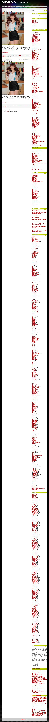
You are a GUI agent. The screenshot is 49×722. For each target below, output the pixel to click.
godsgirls (34, 656)
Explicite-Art (34, 65)
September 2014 (35, 548)
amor (33, 249)
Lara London (34, 381)
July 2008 (34, 618)
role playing (34, 428)
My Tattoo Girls (35, 103)
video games (34, 478)
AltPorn (11, 54)
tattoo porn (45, 664)
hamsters (34, 349)
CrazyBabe (34, 23)
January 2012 (34, 578)
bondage (34, 275)
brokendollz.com (35, 281)
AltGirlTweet (34, 33)
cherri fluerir (34, 289)
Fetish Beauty (37, 695)
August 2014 (34, 549)
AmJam (33, 247)
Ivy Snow (34, 84)
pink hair (34, 412)
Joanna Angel (35, 187)
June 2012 (34, 573)
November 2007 (35, 622)
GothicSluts (34, 75)
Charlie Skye (34, 288)
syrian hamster (35, 446)
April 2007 (34, 629)
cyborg (33, 297)
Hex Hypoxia (34, 355)
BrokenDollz (34, 47)
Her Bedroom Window (36, 77)
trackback (4, 56)
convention (34, 292)
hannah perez (35, 351)
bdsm (33, 268)
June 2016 (34, 528)
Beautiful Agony (35, 43)
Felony (33, 318)
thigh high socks (35, 457)
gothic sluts (38, 659)
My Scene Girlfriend (36, 102)
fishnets (33, 322)
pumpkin (34, 417)
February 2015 (35, 543)
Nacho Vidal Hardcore (36, 104)
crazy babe (41, 654)
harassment (34, 352)
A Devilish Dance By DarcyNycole (38, 677)
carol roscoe (34, 284)
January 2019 (34, 499)
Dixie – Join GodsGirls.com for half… (25, 9)
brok (33, 280)
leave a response (27, 55)
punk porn (37, 663)
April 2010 (34, 598)
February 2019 (35, 498)
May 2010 (34, 597)
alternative (34, 243)
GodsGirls (34, 25)
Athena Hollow (35, 37)
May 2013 (34, 563)
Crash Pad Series (35, 52)
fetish (33, 320)
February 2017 (35, 520)
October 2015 (34, 535)
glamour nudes (35, 340)
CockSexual (34, 50)
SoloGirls (4, 55)
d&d (33, 298)
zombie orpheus (35, 487)
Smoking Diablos (35, 124)
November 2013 (35, 557)
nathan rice (34, 400)
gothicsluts (33, 659)
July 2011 (34, 584)
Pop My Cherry (35, 164)
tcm (33, 453)
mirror (33, 394)
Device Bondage (35, 56)
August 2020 (34, 495)
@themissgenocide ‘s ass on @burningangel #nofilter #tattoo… (7, 9)
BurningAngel (35, 22)
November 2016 (35, 523)
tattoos (7, 52)
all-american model (36, 241)
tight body (34, 459)
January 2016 (34, 533)
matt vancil (34, 392)
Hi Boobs (34, 157)
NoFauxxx (34, 108)
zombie (33, 486)
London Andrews (35, 387)
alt (32, 242)
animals (33, 254)
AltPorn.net (36, 668)
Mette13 (33, 100)
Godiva (33, 342)
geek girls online (35, 655)
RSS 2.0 (20, 55)
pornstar (34, 416)
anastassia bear (35, 250)
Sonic (33, 439)
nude (33, 403)
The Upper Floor (35, 134)
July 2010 (34, 595)
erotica (33, 314)
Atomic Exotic (35, 264)
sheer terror (34, 437)
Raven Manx (34, 421)
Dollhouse (34, 308)
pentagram (34, 408)
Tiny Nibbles (34, 168)
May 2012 (34, 574)
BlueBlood (34, 21)
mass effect (34, 390)
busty (33, 282)
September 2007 (35, 624)
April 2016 (34, 530)
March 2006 (34, 639)
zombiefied (34, 489)
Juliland (33, 89)
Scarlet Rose (34, 432)
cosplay (33, 294)
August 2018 (34, 503)
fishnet (33, 321)
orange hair (34, 406)
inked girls (44, 660)
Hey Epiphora (35, 156)
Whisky (33, 480)
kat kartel (34, 372)
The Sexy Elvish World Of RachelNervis (37, 685)
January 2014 (34, 555)
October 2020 (34, 494)
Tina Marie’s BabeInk (36, 135)
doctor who (34, 307)
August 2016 (34, 526)
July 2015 (34, 538)
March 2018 (34, 508)
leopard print (34, 384)
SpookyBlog (34, 126)
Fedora (33, 317)
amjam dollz (34, 248)
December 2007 (35, 621)
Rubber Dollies (35, 120)
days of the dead (35, 301)
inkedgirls (33, 661)
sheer (33, 436)
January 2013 (34, 567)
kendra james (34, 374)
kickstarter (34, 376)
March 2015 (34, 542)
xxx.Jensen (34, 484)
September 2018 (35, 502)
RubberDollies (36, 474)
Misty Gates (34, 101)
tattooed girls (35, 450)
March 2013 (34, 565)
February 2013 (35, 566)
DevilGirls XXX (35, 57)
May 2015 (34, 540)
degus (33, 304)
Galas (33, 327)
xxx (33, 483)
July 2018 (34, 504)
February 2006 (35, 640)
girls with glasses (35, 338)
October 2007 (34, 623)
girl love (34, 337)
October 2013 (34, 558)
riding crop (34, 427)
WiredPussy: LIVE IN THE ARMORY (39, 710)
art (32, 258)
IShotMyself (34, 83)
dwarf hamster (35, 310)
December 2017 (35, 511)
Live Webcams (21, 6)
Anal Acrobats (35, 36)
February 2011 (35, 588)
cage (33, 283)
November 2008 (35, 614)
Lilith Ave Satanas (35, 386)
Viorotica (34, 139)
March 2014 (34, 553)
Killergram (34, 92)
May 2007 (34, 628)
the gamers (34, 456)
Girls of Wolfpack (35, 71)
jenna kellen (34, 365)
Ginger (33, 336)
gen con (33, 334)
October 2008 (34, 615)
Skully (33, 438)
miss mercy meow (35, 395)
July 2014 (34, 550)
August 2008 (34, 617)
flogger (33, 323)
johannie (34, 369)
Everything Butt (35, 64)
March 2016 (34, 531)
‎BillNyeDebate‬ (35, 272)
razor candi (34, 422)
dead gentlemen (35, 302)
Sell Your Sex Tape (35, 122)
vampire (33, 476)
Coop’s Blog (34, 151)
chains (33, 287)
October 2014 (34, 547)
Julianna (34, 370)
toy (33, 461)
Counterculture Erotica (36, 654)
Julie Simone (34, 88)
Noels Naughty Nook (36, 107)
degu (33, 303)
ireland (33, 361)
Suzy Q (33, 445)
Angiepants (34, 253)
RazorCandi (34, 118)
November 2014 (35, 546)
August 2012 (34, 571)
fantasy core (34, 316)
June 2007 (34, 627)
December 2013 (35, 556)
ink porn (37, 661)
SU (32, 444)
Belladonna (34, 179)
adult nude (34, 238)
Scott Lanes (34, 121)
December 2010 (35, 590)
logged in (8, 111)
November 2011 (35, 580)
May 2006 (34, 637)
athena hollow (35, 263)
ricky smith (34, 426)
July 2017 (34, 516)
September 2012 (35, 570)
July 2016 (34, 527)
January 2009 (34, 612)
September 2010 (35, 593)
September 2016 (35, 525)
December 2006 (35, 633)
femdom (34, 319)
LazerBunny (34, 94)
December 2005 (35, 642)
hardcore (43, 659)
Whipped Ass (34, 142)
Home (4, 6)
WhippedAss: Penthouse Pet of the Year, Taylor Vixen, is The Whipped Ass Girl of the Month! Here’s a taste (39, 712)
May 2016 (34, 529)
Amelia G (34, 35)
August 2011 (34, 583)
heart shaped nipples (36, 353)
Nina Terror (34, 195)
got (33, 343)
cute (33, 296)
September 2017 (35, 514)
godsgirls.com (35, 658)
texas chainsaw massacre (37, 455)
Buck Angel (34, 180)
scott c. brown (35, 433)
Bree (33, 277)
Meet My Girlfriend (35, 97)
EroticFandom (35, 469)
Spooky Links (35, 125)
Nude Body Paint (35, 217)
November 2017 (35, 512)
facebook (34, 315)
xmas (33, 482)
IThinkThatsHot (35, 158)
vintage (33, 479)
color (33, 291)
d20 (33, 299)
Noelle (33, 402)
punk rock (34, 418)
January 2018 (34, 510)
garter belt (34, 332)
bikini (33, 271)
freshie (33, 325)
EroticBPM (34, 24)
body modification (35, 274)
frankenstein (34, 324)
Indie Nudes (34, 81)
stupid (33, 443)
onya (33, 405)
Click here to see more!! (10, 50)
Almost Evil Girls (35, 32)
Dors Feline (34, 184)
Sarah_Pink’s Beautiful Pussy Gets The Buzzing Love (39, 692)
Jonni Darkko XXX (35, 87)
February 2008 (35, 620)
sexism (33, 434)
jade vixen (34, 362)
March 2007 (34, 630)
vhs (33, 477)
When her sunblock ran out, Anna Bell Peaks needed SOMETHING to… (39, 221)
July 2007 (34, 626)
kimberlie (34, 377)
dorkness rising (35, 309)
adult (33, 237)
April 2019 (34, 496)
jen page (34, 364)
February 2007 (35, 631)
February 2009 (35, 611)
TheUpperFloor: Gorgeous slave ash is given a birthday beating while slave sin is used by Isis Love (39, 698)
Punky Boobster (35, 197)
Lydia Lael (34, 388)
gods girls (43, 656)
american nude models (36, 246)
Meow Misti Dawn (35, 98)
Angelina (34, 251)
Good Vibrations (35, 73)
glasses (33, 341)
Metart (33, 99)
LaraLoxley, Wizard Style (37, 690)
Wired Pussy (34, 143)
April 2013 (34, 564)
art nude (34, 260)
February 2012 (35, 577)
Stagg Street (34, 127)
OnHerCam (34, 109)
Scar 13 (33, 199)
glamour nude (35, 339)
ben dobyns (34, 269)
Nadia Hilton (34, 398)
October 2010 (34, 592)
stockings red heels (36, 442)
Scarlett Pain (34, 200)
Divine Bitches (35, 61)
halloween (34, 347)
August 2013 (34, 560)
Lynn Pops (34, 189)
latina (33, 383)
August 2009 (34, 605)
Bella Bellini (34, 178)
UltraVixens (34, 137)
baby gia (34, 266)
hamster (34, 348)
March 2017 (34, 519)
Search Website (45, 10)
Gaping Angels (35, 69)
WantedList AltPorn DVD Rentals (38, 141)
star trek (34, 440)
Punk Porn (34, 114)
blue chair (34, 273)
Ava (33, 265)
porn (33, 415)
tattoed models (35, 449)
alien (33, 240)
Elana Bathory (35, 311)
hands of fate (34, 350)
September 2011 (35, 582)
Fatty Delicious (35, 154)
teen (33, 454)
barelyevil (37, 649)
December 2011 (35, 579)
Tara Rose (34, 448)
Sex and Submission (36, 123)
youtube (33, 485)
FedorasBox (34, 66)
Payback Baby (35, 110)
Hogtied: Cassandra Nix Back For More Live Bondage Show (38, 715)
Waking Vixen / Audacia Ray (37, 169)
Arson (33, 257)
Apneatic (34, 174)
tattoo (32, 664)
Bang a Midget (35, 41)
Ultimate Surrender (36, 136)
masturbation (34, 391)
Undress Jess (35, 138)
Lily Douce (34, 188)
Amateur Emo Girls (36, 34)
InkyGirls (34, 82)
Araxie (33, 256)
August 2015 (34, 537)
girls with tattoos (43, 655)
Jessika (33, 368)
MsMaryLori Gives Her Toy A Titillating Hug (37, 675)
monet (33, 396)
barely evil (33, 649)
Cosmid (33, 51)
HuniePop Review (35, 210)
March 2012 (34, 576)
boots (33, 276)
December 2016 (35, 522)
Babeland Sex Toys (36, 39)
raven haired (34, 420)
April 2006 (34, 638)
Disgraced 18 (34, 60)
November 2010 (35, 591)
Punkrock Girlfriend (36, 117)
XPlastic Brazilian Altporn (37, 145)
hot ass (33, 357)
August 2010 (34, 594)
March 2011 (34, 587)
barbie (33, 267)
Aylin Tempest (35, 38)
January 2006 (34, 641)
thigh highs (34, 458)
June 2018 (34, 505)
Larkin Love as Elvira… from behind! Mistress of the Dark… (39, 213)
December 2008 (35, 613)
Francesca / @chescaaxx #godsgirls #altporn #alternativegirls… (39, 231)
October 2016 (34, 524)
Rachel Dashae (35, 419)
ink (33, 360)
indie (38, 660)
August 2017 (34, 515)
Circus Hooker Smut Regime (37, 49)
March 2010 (34, 599)
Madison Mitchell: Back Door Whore (39, 163)
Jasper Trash (34, 159)
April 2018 (34, 507)
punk (46, 661)
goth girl (34, 345)
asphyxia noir (35, 262)
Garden (33, 331)
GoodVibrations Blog (36, 155)
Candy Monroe (35, 182)
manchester (34, 389)
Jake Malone (34, 85)
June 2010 (34, 596)
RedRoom (34, 424)
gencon (33, 335)
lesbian (33, 385)
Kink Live (34, 93)
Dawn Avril (34, 55)
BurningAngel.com (39, 653)
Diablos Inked (35, 58)
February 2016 (35, 532)
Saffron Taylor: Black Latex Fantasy (39, 700)
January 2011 (34, 589)
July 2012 (34, 572)
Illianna (33, 358)
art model (34, 259)
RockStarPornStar (35, 119)
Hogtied (33, 78)
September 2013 (35, 559)
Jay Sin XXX (34, 86)
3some (33, 236)
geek (33, 333)
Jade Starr (34, 186)
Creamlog (34, 152)
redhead (33, 423)
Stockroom (34, 128)
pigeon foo (34, 410)
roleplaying (34, 429)
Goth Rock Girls (35, 74)
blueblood (44, 650)
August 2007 (34, 625)
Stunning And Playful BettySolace (38, 671)
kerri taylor (34, 375)
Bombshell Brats (35, 46)
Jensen (33, 366)
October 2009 (34, 603)
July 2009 (34, 606)
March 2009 (34, 610)
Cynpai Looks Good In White (37, 676)
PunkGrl (34, 116)
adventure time (35, 239)
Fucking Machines (35, 68)
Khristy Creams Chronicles (37, 91)
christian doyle (35, 290)
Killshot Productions (36, 161)
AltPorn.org (9, 2)
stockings (34, 441)
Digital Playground (35, 59)
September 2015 (35, 536)
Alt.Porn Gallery (12, 6)
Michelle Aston (35, 193)
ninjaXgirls (34, 106)
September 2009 (35, 604)
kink (33, 378)
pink (33, 411)
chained (33, 286)
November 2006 (35, 634)
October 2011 (34, 581)
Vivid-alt (34, 140)
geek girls (45, 654)
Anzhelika (34, 255)
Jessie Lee (34, 367)
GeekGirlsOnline (35, 70)
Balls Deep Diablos (36, 40)
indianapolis (34, 359)
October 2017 (34, 513)
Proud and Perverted (36, 112)
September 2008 (35, 616)
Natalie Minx (34, 399)
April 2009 (34, 609)
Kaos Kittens (34, 90)
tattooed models (35, 451)
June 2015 (34, 539)
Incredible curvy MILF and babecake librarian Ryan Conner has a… (39, 224)
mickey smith (34, 393)
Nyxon (33, 404)
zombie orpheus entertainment (38, 488)
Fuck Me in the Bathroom (37, 67)
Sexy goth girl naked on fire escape (39, 219)
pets (33, 409)
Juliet (33, 371)
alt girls (35, 648)
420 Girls (34, 31)
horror (33, 356)
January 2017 (34, 521)
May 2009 (34, 608)
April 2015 (34, 541)
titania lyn (34, 460)
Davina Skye (34, 300)
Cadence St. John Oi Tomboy (37, 150)
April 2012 (34, 575)
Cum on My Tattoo (35, 54)
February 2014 (35, 554)
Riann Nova (34, 425)
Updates (34, 463)
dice (33, 305)
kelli (33, 373)
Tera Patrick (34, 131)
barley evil (40, 649)
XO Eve (33, 144)
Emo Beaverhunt (35, 153)
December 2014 (35, 545)
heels (33, 354)
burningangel (36, 652)
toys (33, 462)
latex (33, 382)
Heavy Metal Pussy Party (37, 76)
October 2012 (34, 569)
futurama (34, 326)
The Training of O (35, 133)
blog (43, 649)
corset (33, 293)
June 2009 (34, 607)
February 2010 (35, 600)
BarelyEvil (34, 20)
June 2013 (34, 562)
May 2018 (34, 506)
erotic (33, 313)
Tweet (30, 12)
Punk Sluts (34, 115)
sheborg (34, 435)
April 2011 (34, 586)
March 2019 (34, 497)
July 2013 (34, 561)
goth (33, 344)
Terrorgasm (34, 132)
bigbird (33, 270)
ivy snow (3, 52)
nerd (33, 401)
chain (33, 285)
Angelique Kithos (35, 252)
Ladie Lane (34, 162)
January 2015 (34, 544)
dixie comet (34, 306)
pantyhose (34, 407)
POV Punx (34, 111)
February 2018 (35, 509)
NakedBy (34, 105)
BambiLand (34, 177)
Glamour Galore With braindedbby (38, 678)
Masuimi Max (34, 190)
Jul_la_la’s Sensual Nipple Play (38, 670)
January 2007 (34, 632)
